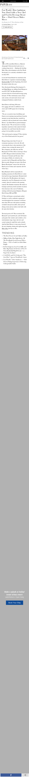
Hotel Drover (7, 89)
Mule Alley (5, 228)
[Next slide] (28, 58)
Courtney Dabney (6, 24)
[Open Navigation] (3, 1)
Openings (11, 8)
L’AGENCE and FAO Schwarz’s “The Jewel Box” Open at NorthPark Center (15, 256)
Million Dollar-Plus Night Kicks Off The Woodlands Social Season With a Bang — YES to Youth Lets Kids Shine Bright (14, 241)
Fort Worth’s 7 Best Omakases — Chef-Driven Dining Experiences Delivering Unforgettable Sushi (15, 261)
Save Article (8, 27)
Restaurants (5, 8)
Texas (24, 1)
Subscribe (13, 1)
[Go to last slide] (23, 58)
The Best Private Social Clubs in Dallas (15, 236)
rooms (6, 106)
